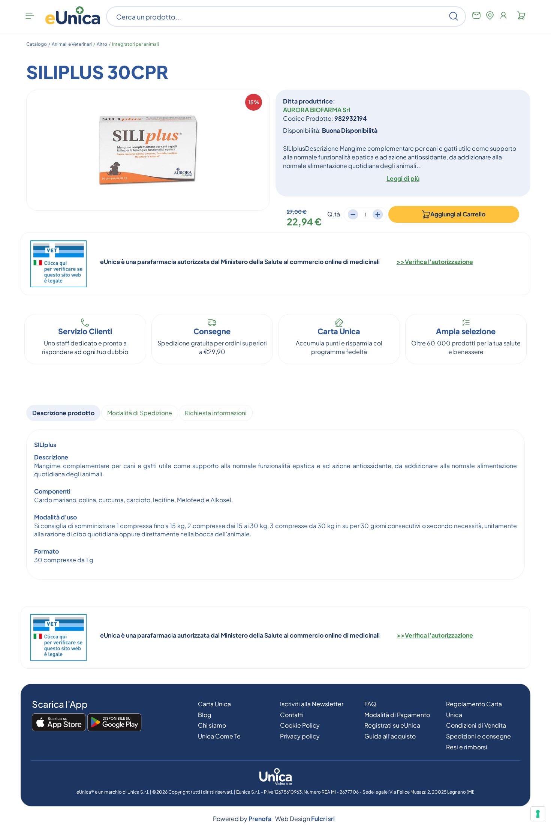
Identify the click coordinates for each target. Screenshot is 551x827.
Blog (204, 715)
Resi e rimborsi (466, 747)
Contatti (292, 715)
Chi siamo (212, 725)
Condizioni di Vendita (476, 725)
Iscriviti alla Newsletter (311, 704)
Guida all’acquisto (390, 736)
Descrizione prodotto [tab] (63, 413)
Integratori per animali (135, 44)
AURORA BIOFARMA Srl (316, 110)
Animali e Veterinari (72, 44)
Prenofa (260, 818)
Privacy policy (300, 736)
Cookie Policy (300, 725)
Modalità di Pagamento (397, 715)
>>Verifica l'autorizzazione (435, 262)
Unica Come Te (219, 736)
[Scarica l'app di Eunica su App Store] (59, 722)
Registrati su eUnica (392, 725)
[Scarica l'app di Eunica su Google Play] (114, 722)
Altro (102, 44)
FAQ (370, 704)
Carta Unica (214, 704)
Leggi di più (402, 178)
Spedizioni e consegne (478, 736)
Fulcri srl (323, 818)
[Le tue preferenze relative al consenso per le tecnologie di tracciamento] (538, 814)
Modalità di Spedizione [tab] (139, 413)
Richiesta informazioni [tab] (216, 413)
